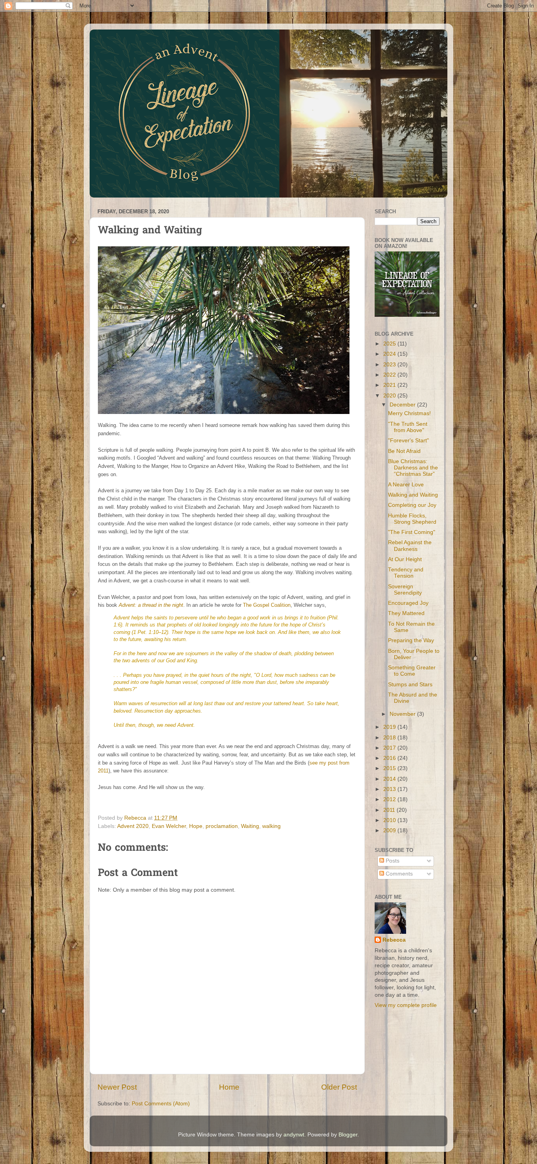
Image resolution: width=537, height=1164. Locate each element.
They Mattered (406, 613)
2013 (390, 789)
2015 (390, 768)
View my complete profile (406, 1005)
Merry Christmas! (409, 413)
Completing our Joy (412, 505)
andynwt (293, 1135)
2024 (390, 354)
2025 (390, 344)
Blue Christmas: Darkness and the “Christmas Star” (413, 467)
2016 (390, 758)
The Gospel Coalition (267, 605)
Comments (398, 874)
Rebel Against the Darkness (410, 546)
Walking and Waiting (413, 495)
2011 (390, 810)
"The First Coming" (411, 532)
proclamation (222, 826)
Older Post (339, 1087)
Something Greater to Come (412, 671)
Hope (195, 826)
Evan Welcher (169, 826)
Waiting (250, 826)
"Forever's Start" (408, 440)
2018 (390, 738)
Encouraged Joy (408, 603)
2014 (390, 779)
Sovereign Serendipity (405, 590)
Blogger (347, 1135)
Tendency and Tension (405, 573)
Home (229, 1087)
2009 (390, 830)
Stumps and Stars (410, 684)
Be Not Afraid (404, 451)
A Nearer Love (406, 485)
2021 (390, 385)
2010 (390, 820)
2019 (390, 727)
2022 (390, 375)
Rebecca (394, 940)
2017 (390, 748)
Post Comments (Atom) (161, 1104)
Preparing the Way (411, 640)
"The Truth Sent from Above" (407, 427)
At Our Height (405, 559)
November (403, 714)
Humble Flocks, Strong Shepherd (412, 519)
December (403, 405)
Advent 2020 (133, 826)
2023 (390, 365)
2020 (390, 396)
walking (271, 826)
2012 (390, 799)
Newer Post (117, 1087)
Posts (391, 861)
